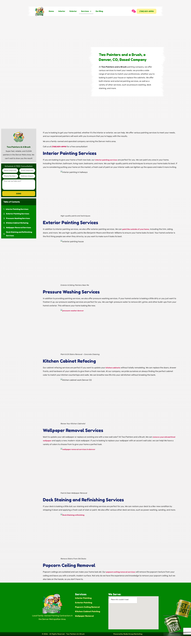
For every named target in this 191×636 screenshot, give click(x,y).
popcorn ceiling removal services (120, 572)
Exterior (73, 11)
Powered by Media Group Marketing (127, 634)
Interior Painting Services (17, 209)
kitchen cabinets (113, 368)
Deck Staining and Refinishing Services (19, 234)
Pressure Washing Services (18, 218)
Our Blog (99, 11)
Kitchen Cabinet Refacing (17, 223)
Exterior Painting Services (17, 214)
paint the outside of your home (135, 229)
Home (51, 11)
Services (85, 11)
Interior (61, 11)
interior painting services (106, 160)
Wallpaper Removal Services (18, 227)
